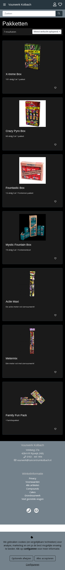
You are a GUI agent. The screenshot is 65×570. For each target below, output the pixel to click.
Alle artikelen (32, 485)
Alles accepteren (44, 558)
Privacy (32, 478)
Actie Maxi (12, 301)
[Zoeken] (59, 13)
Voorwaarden (33, 481)
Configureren (32, 564)
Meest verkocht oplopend (46, 31)
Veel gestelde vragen (33, 498)
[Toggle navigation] (4, 4)
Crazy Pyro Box (15, 131)
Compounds (32, 488)
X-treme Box (13, 74)
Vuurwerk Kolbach (19, 4)
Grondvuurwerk (32, 495)
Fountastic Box (15, 187)
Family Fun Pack (16, 415)
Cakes (33, 492)
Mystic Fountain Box (18, 244)
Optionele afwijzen (21, 558)
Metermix (11, 358)
